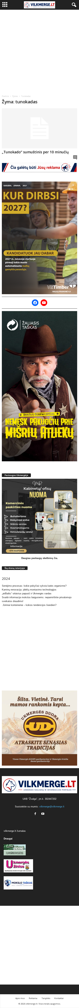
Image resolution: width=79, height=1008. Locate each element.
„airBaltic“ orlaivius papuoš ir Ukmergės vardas (26, 593)
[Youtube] (43, 814)
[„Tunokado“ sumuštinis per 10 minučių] (39, 128)
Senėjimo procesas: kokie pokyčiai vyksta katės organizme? (34, 585)
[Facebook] (36, 814)
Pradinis (5, 96)
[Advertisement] (39, 51)
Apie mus (20, 998)
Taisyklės (46, 998)
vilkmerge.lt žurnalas (15, 831)
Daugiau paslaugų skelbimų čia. (39, 558)
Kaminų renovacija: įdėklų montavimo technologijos (29, 589)
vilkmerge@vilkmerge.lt (51, 806)
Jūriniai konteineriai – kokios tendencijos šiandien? (29, 605)
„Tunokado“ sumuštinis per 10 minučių (35, 152)
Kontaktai (59, 998)
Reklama (33, 998)
